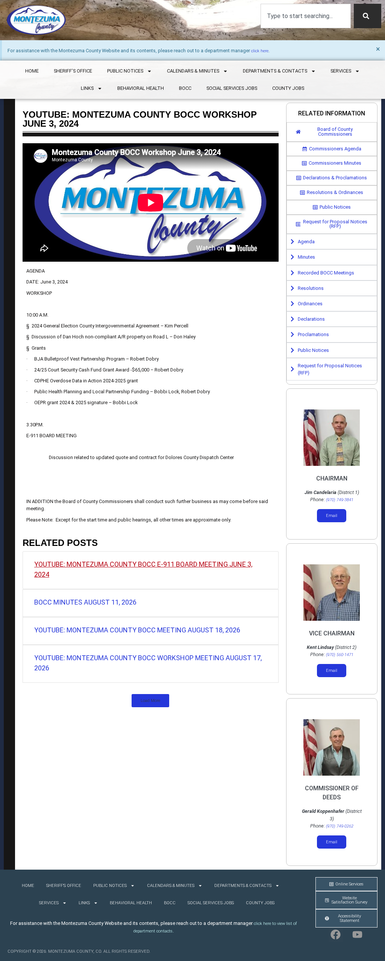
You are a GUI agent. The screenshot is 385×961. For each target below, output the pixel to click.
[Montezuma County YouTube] (357, 935)
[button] (150, 700)
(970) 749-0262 (339, 826)
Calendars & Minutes (193, 71)
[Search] (367, 16)
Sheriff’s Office (73, 71)
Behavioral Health (140, 88)
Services (340, 71)
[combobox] (306, 16)
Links (87, 88)
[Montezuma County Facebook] (336, 935)
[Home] (36, 20)
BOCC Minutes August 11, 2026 (85, 602)
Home (32, 71)
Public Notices (125, 71)
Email (331, 515)
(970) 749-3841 (339, 499)
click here (259, 51)
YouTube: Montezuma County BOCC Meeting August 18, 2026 (137, 630)
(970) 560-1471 (339, 654)
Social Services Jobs (231, 88)
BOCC (185, 88)
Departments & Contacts (275, 71)
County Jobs (288, 88)
